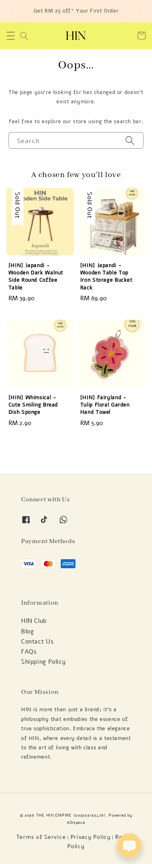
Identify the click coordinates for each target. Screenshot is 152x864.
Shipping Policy (43, 662)
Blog (27, 631)
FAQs (29, 652)
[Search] (130, 140)
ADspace (76, 823)
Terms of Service (41, 837)
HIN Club (34, 621)
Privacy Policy (91, 837)
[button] (10, 35)
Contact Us (37, 641)
